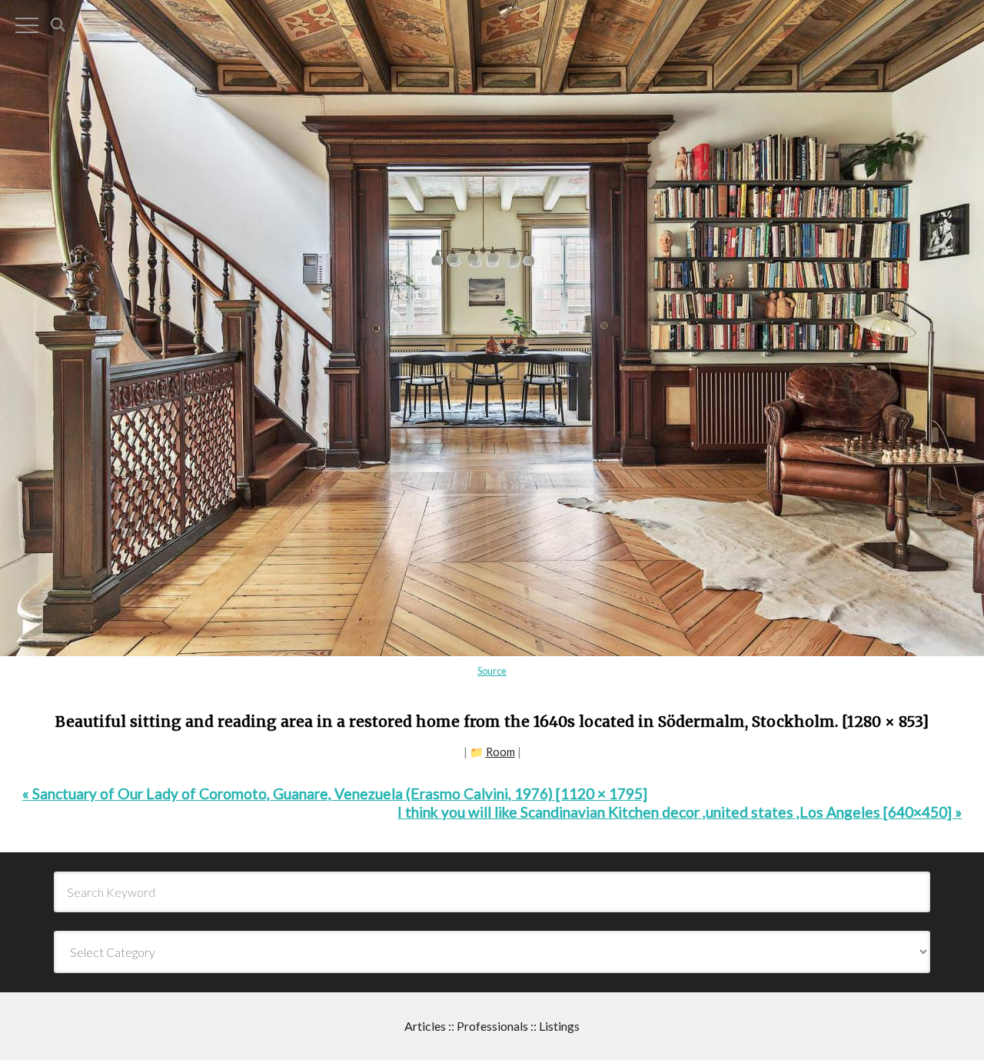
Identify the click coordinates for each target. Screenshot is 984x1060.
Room (500, 751)
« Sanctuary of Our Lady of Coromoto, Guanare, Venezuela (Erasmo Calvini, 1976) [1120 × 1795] (334, 793)
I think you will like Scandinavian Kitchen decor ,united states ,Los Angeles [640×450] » (679, 812)
